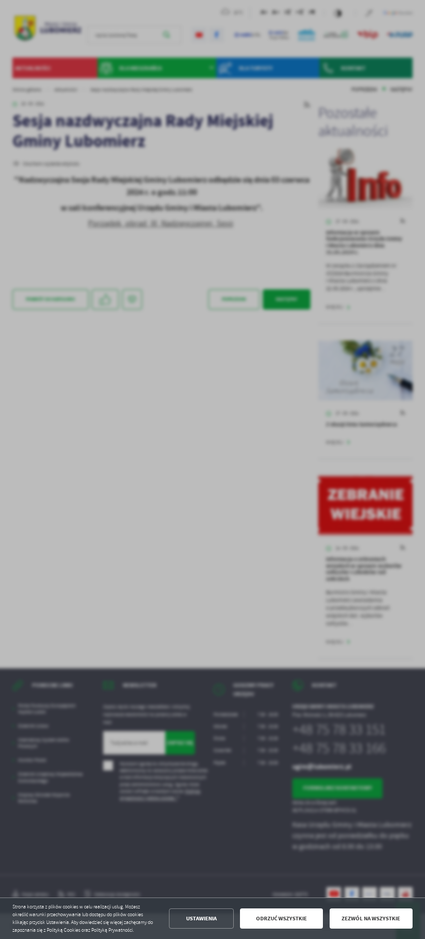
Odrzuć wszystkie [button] (281, 918)
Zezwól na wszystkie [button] (371, 918)
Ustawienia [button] (201, 918)
